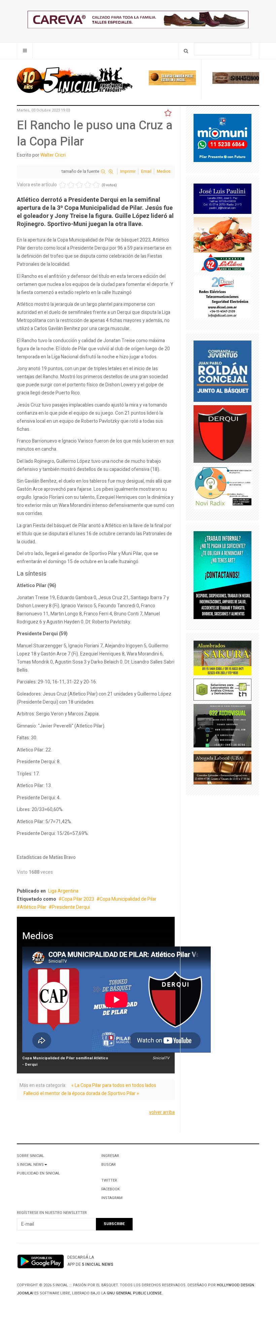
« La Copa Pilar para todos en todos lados (113, 1085)
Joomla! (25, 1293)
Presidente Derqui (71, 907)
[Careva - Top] (138, 21)
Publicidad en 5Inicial (38, 1173)
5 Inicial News (30, 1164)
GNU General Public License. (135, 1293)
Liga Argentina (63, 891)
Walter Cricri (53, 155)
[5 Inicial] (75, 82)
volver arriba (162, 1112)
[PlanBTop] (235, 79)
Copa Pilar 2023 (78, 899)
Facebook (110, 1189)
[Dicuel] (222, 298)
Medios (164, 171)
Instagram (112, 1198)
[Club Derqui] (222, 435)
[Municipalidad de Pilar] (222, 139)
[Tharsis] (222, 691)
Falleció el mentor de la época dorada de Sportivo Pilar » (81, 1093)
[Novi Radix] (222, 489)
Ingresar (110, 1156)
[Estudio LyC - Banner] (222, 576)
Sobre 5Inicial (30, 1156)
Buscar (108, 1164)
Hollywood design (235, 1285)
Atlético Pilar (33, 907)
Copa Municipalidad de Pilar (128, 899)
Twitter (109, 1180)
